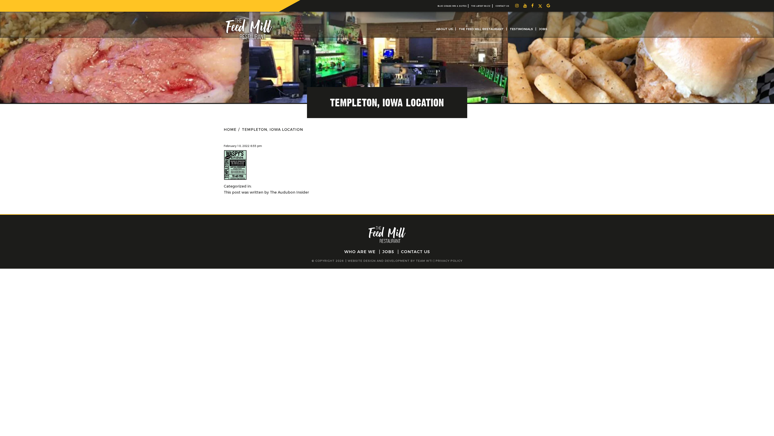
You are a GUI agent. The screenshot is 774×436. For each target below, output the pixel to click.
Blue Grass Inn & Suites (452, 6)
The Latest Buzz (481, 6)
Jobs (543, 28)
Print (240, 156)
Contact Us (502, 6)
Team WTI (424, 261)
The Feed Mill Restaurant (481, 28)
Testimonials (521, 28)
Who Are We (360, 251)
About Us (444, 28)
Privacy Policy (449, 261)
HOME (230, 129)
